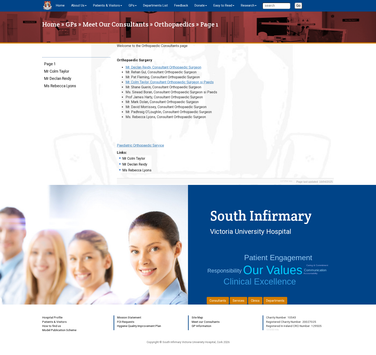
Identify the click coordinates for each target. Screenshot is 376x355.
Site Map (197, 317)
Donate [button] (200, 5)
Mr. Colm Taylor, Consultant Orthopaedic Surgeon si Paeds (170, 82)
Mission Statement (129, 317)
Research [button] (247, 5)
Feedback (181, 5)
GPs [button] (131, 5)
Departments (275, 300)
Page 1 (50, 64)
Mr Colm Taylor (56, 71)
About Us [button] (77, 5)
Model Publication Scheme (59, 330)
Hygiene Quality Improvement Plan (139, 326)
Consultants (218, 300)
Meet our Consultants (206, 321)
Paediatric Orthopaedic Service (140, 145)
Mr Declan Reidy (57, 78)
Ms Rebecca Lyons (60, 86)
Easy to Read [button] (222, 5)
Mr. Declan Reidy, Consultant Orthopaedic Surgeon (163, 67)
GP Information (201, 326)
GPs (71, 24)
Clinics (255, 300)
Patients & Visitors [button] (106, 5)
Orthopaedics (174, 24)
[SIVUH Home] (47, 5)
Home (60, 5)
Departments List (155, 5)
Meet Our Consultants (115, 24)
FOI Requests (125, 321)
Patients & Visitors (54, 321)
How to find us (51, 326)
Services (238, 300)
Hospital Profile (52, 317)
